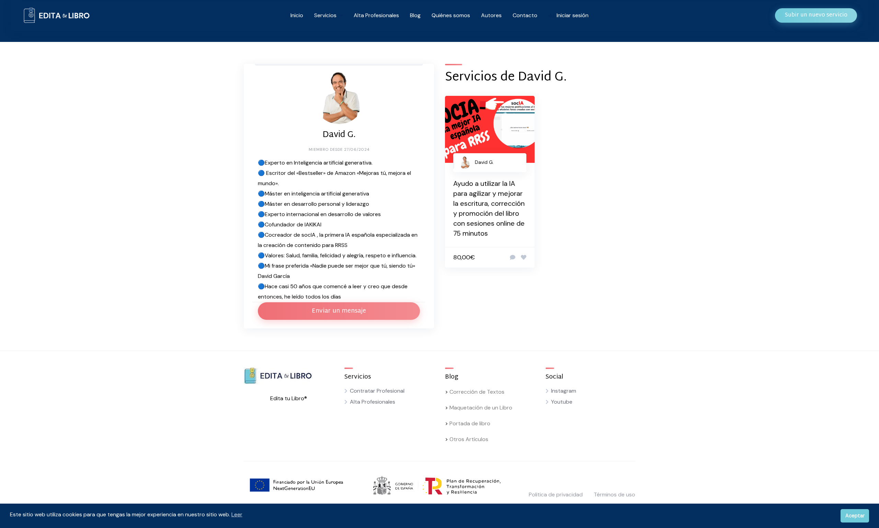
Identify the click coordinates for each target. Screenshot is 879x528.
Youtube (561, 401)
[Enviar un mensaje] (512, 258)
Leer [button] (236, 514)
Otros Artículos (468, 439)
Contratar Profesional (377, 390)
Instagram (563, 390)
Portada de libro (469, 423)
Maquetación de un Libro (480, 407)
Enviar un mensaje (339, 311)
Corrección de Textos (476, 391)
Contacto (525, 15)
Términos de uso (614, 494)
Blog (415, 15)
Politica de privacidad (556, 494)
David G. (484, 162)
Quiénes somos (451, 15)
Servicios (325, 15)
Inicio (296, 15)
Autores (491, 15)
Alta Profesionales (376, 15)
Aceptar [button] (855, 516)
